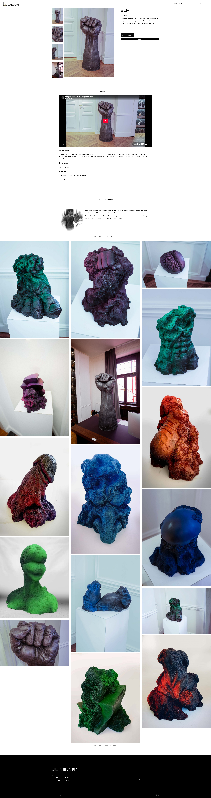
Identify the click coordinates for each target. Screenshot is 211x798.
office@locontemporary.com (63, 777)
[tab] (105, 91)
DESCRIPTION (105, 91)
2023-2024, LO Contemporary (64, 795)
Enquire (139, 39)
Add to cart (127, 35)
